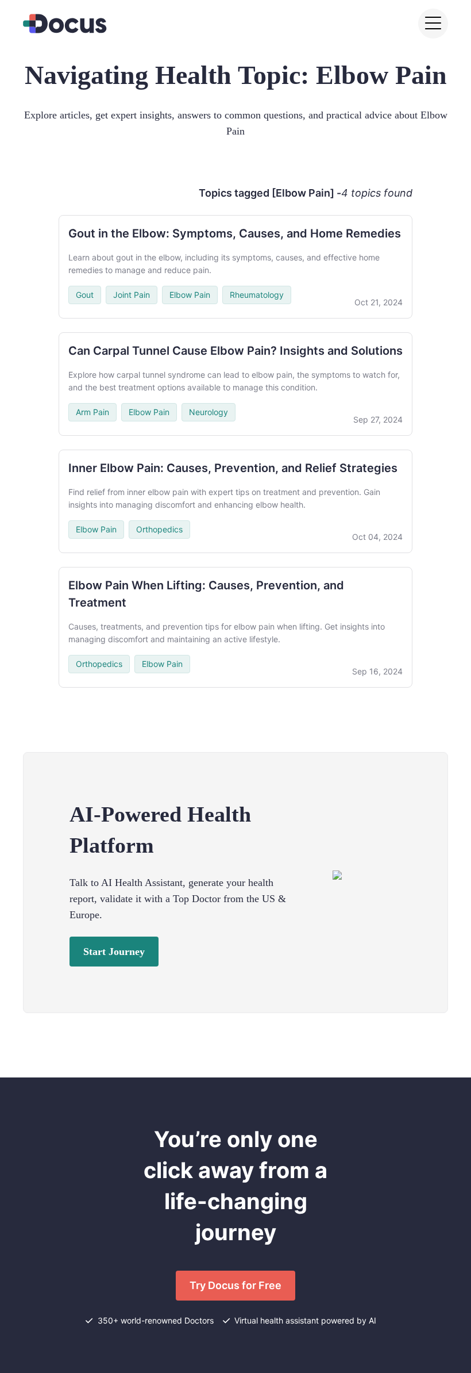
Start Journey (114, 951)
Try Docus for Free (235, 1285)
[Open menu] (433, 24)
